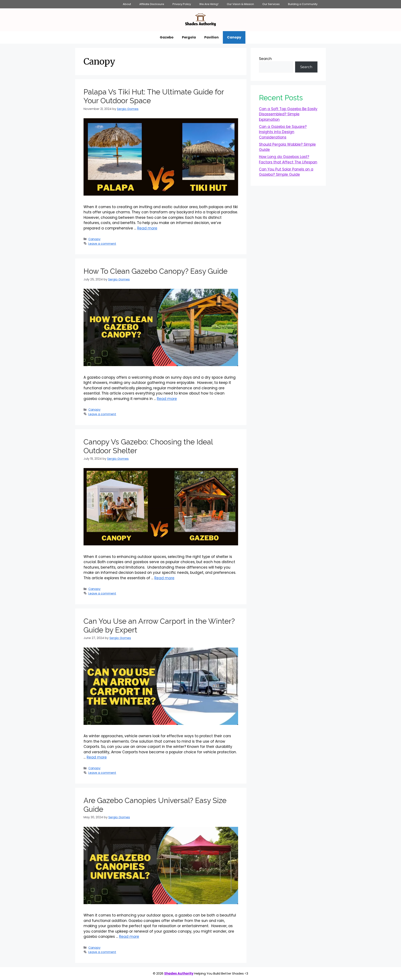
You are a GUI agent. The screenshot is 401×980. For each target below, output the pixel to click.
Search (265, 58)
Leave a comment (102, 244)
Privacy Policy (182, 4)
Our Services (271, 4)
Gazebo (167, 37)
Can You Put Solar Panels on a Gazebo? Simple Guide (286, 172)
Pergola (189, 37)
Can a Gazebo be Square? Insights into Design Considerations (283, 132)
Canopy (234, 37)
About (127, 4)
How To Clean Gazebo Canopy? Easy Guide (155, 271)
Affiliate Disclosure (151, 4)
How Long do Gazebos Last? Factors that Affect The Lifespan (288, 159)
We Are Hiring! (208, 4)
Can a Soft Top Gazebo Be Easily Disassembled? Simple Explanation (288, 114)
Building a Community (302, 4)
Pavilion (211, 37)
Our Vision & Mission (240, 4)
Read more (147, 228)
